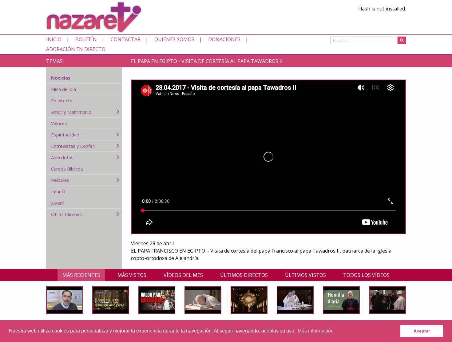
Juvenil (57, 203)
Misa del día (63, 89)
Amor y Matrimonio (71, 112)
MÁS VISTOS (131, 275)
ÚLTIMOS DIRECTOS (244, 275)
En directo (62, 100)
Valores (59, 123)
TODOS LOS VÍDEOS (366, 275)
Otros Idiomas (66, 214)
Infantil (58, 191)
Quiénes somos (174, 39)
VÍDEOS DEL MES (183, 275)
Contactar (126, 39)
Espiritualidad (65, 135)
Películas (60, 180)
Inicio (53, 39)
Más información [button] (316, 330)
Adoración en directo (75, 49)
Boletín (86, 39)
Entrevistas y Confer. (73, 146)
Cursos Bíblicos (67, 169)
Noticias (60, 78)
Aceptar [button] (422, 330)
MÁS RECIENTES (81, 275)
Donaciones (224, 39)
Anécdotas (62, 157)
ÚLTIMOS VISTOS (305, 275)
